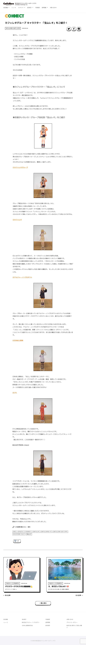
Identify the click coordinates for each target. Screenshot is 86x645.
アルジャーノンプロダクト (25, 531)
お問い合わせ (53, 7)
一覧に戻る (43, 603)
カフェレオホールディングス (13, 28)
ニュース (14, 7)
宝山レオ (29, 534)
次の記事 (78, 595)
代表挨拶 (37, 7)
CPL (15, 531)
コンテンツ (20, 7)
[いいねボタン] (15, 541)
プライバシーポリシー (72, 622)
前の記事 (7, 595)
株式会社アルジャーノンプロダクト (30, 622)
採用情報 (44, 7)
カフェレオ (36, 531)
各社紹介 (29, 7)
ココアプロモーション (19, 534)
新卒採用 (48, 625)
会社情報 (5, 7)
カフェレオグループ (46, 531)
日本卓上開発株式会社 (27, 625)
